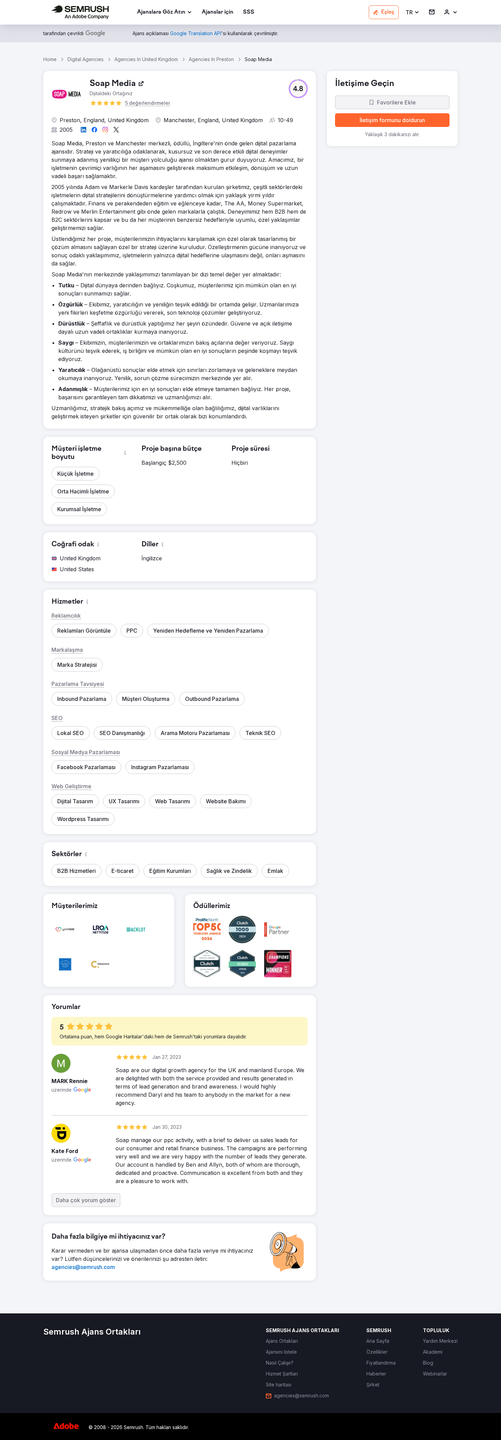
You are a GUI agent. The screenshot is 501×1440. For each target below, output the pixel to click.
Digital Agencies (85, 59)
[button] (413, 12)
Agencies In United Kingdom (146, 59)
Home (50, 59)
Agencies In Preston (211, 59)
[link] (217, 12)
